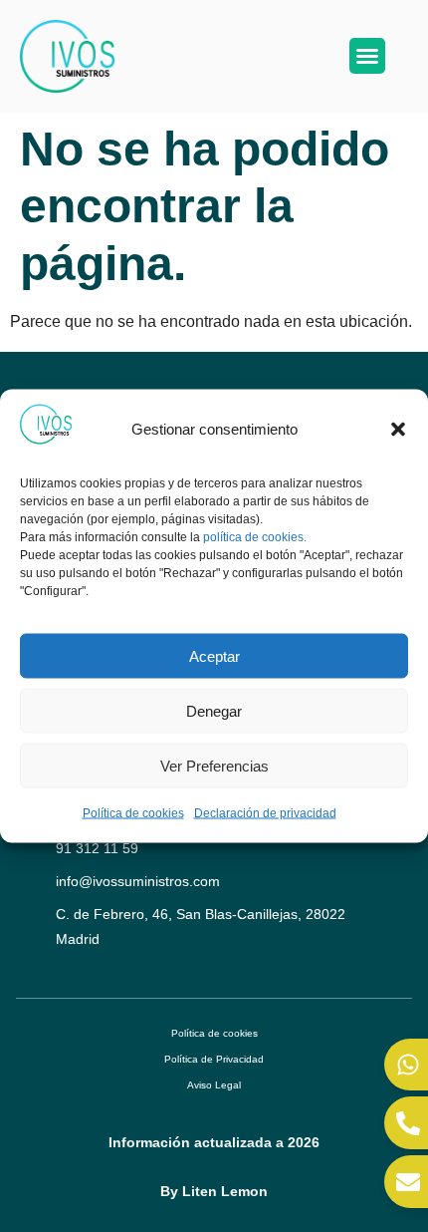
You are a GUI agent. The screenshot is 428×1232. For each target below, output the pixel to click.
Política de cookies (133, 813)
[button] (398, 429)
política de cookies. (255, 536)
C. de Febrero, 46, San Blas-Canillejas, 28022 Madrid (200, 926)
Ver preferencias (214, 765)
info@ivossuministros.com (138, 881)
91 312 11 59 (97, 848)
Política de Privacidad (214, 1059)
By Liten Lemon (214, 1191)
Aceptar (214, 655)
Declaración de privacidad (265, 813)
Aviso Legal (214, 1084)
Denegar (214, 710)
